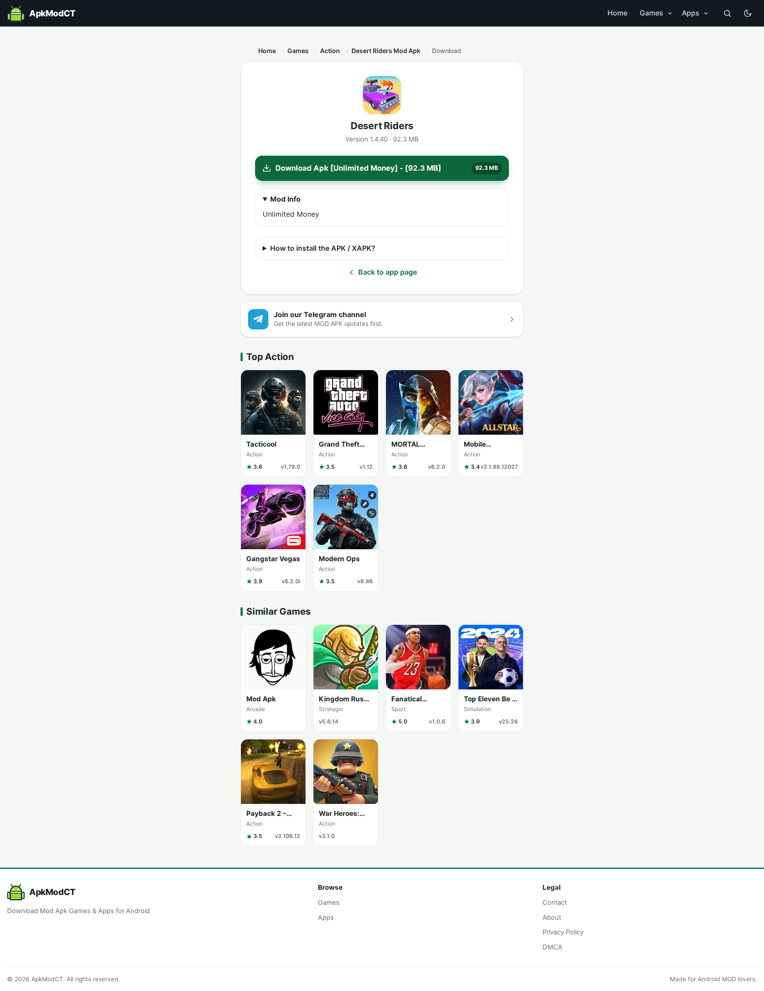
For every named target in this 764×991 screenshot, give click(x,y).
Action (330, 50)
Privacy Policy (563, 932)
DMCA (552, 947)
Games (651, 12)
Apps (690, 12)
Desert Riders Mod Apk (385, 50)
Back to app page (387, 272)
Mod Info (285, 199)
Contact (554, 903)
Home (617, 12)
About (551, 918)
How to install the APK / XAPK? (322, 248)
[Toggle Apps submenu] (706, 13)
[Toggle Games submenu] (670, 13)
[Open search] (727, 13)
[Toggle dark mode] (747, 13)
